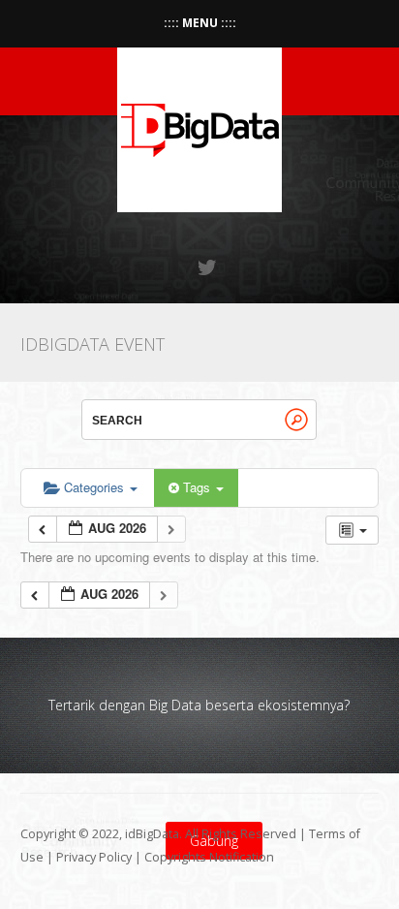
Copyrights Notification (209, 857)
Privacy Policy (94, 857)
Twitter (208, 267)
